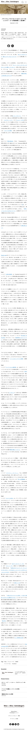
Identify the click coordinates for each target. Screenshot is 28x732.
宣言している (17, 582)
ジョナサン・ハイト (8, 120)
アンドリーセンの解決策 (11, 367)
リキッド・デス (9, 565)
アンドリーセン (7, 663)
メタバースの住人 (9, 498)
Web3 (25, 371)
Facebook (14, 663)
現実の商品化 (10, 141)
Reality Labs (3, 255)
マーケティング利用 (14, 718)
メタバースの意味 (8, 130)
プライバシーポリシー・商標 (14, 715)
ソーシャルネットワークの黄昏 (16, 358)
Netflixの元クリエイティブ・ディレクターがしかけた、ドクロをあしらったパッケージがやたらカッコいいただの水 (14, 570)
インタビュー (11, 392)
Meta (5, 661)
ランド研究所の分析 (18, 637)
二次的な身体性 (8, 274)
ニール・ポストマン (17, 115)
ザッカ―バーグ (11, 661)
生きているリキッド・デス (18, 563)
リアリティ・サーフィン (12, 472)
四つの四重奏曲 (21, 479)
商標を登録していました (15, 449)
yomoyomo (3, 28)
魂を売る (4, 620)
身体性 (16, 661)
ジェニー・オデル (20, 120)
